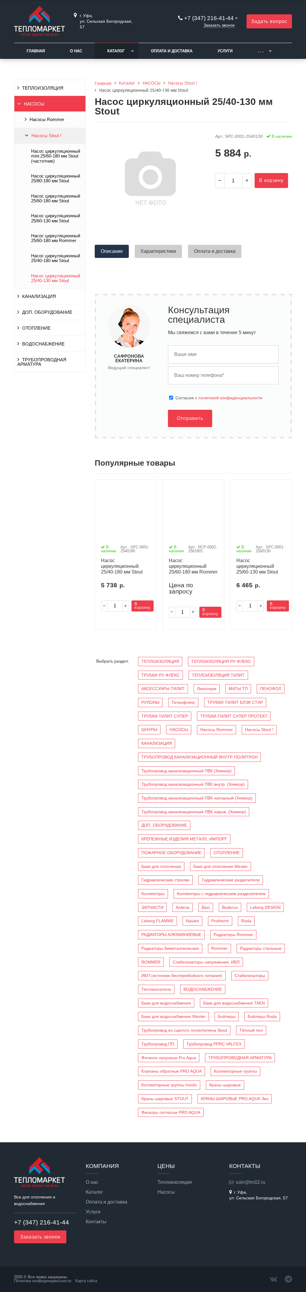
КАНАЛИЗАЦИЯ (39, 296)
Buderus (230, 907)
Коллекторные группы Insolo (169, 1084)
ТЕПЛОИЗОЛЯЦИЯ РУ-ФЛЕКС (221, 661)
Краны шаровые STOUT (165, 1098)
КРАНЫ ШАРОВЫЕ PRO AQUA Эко (234, 1098)
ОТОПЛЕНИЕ (36, 328)
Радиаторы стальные (260, 948)
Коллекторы (153, 893)
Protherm (220, 920)
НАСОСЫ (34, 104)
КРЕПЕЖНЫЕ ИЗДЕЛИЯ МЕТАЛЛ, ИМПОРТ (184, 839)
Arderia (182, 907)
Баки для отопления (161, 866)
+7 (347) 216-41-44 (209, 18)
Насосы (166, 1192)
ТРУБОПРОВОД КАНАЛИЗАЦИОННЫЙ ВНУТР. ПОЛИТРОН (199, 757)
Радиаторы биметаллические (170, 948)
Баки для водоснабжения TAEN (234, 1003)
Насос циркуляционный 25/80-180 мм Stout (55, 178)
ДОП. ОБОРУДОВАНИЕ (47, 312)
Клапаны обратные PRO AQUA (171, 1071)
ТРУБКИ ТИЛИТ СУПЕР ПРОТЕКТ (233, 716)
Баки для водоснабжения (166, 1003)
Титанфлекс (183, 702)
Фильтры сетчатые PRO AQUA (170, 1112)
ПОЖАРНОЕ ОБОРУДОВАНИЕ (171, 852)
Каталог (116, 51)
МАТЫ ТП (238, 688)
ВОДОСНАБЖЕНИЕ (43, 344)
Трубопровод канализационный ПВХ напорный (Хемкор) (197, 798)
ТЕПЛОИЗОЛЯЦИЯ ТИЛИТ (218, 675)
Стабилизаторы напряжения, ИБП (206, 962)
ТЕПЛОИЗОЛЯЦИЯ (42, 88)
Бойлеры (226, 1016)
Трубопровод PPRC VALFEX (213, 1044)
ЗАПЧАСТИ (152, 907)
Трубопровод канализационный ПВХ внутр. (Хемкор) (193, 784)
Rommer (219, 948)
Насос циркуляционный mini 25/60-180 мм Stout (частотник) (55, 156)
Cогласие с (218, 398)
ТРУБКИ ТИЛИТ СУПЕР (164, 716)
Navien (192, 920)
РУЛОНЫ (150, 702)
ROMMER (150, 962)
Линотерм (206, 688)
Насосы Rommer (47, 119)
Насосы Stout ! (46, 135)
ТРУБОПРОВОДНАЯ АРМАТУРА (41, 362)
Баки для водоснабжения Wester (173, 1016)
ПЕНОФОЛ (270, 688)
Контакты (96, 1221)
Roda (246, 920)
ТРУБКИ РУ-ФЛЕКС (160, 675)
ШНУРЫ (149, 729)
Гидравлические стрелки (165, 879)
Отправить (190, 418)
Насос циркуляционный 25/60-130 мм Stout (55, 218)
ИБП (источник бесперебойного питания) (181, 975)
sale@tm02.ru (250, 1182)
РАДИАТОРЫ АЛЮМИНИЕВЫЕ (171, 934)
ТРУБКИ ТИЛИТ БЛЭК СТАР (235, 702)
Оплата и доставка (171, 51)
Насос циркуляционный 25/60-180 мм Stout (55, 198)
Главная (36, 51)
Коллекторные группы (235, 1071)
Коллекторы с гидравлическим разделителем (221, 893)
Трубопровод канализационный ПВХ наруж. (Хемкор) (193, 811)
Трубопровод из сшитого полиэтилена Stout (184, 1030)
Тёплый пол (251, 1030)
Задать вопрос (269, 21)
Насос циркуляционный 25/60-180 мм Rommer (55, 238)
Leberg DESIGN (265, 907)
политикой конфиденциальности (230, 397)
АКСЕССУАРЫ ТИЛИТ (163, 688)
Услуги (225, 51)
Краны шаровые (225, 1084)
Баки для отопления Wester (220, 866)
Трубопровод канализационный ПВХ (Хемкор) (186, 770)
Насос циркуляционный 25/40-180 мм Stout (55, 258)
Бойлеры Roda (262, 1016)
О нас (76, 51)
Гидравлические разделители (231, 879)
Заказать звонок (219, 25)
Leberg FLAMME (157, 920)
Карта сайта (86, 1281)
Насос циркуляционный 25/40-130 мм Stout (55, 278)
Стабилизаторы (250, 975)
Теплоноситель (156, 989)
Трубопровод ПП (157, 1044)
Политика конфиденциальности (42, 1281)
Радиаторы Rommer (233, 934)
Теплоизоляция (174, 1182)
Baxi (206, 907)
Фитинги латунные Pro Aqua (168, 1057)
